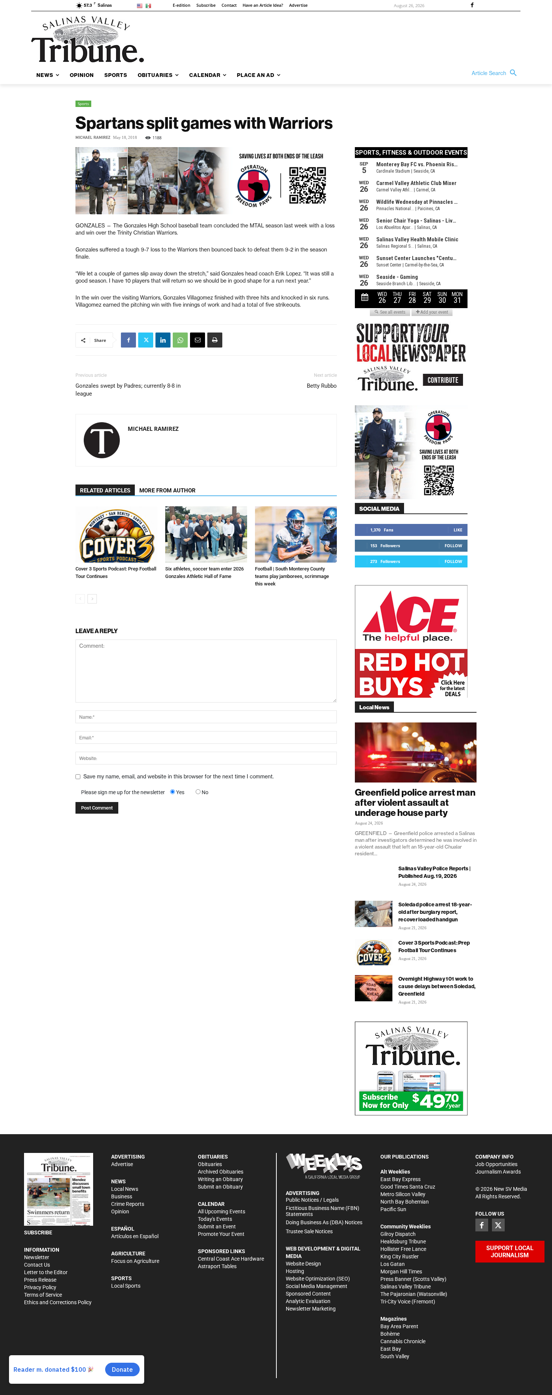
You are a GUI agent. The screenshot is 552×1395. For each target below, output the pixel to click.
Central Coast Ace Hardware (231, 1259)
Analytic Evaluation (308, 1301)
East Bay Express (400, 1179)
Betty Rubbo (322, 385)
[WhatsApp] (180, 340)
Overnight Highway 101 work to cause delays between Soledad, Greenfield (437, 986)
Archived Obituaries (220, 1172)
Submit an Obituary (220, 1187)
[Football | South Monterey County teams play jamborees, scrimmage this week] (296, 534)
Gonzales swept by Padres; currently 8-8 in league (128, 389)
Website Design (303, 1264)
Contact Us (37, 1265)
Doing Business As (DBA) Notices (324, 1222)
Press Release (40, 1280)
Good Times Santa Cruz (407, 1187)
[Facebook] (472, 5)
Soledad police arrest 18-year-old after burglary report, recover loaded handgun (435, 912)
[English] (141, 5)
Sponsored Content (308, 1294)
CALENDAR (211, 1204)
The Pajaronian (398, 1294)
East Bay (390, 1349)
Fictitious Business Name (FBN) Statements (322, 1211)
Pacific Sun (393, 1209)
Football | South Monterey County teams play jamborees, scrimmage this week (292, 576)
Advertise (122, 1164)
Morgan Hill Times (401, 1272)
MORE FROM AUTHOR (167, 490)
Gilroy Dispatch (398, 1234)
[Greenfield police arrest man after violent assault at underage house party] (416, 752)
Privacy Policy (40, 1287)
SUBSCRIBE (38, 1232)
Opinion (120, 1211)
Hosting (295, 1271)
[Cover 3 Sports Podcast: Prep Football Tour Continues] (116, 534)
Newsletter (36, 1257)
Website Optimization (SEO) (318, 1279)
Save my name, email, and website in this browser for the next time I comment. (178, 776)
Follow (453, 545)
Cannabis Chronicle (402, 1341)
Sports (83, 103)
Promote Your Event (221, 1234)
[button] (496, 73)
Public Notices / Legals (312, 1200)
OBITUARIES (213, 1157)
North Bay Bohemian (404, 1202)
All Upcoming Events (221, 1211)
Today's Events (215, 1219)
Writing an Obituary (220, 1179)
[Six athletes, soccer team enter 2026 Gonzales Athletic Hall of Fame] (206, 534)
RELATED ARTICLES (105, 490)
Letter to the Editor (46, 1272)
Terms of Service (43, 1295)
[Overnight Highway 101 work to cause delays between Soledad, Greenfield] (373, 988)
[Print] (214, 340)
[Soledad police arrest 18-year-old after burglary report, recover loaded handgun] (373, 914)
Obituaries (210, 1164)
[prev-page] (80, 598)
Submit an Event (217, 1226)
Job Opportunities (496, 1164)
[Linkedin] (162, 340)
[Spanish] (149, 5)
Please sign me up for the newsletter (123, 792)
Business (121, 1196)
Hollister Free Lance (403, 1249)
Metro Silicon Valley (402, 1194)
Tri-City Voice (395, 1302)
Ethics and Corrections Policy (58, 1302)
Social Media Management (316, 1286)
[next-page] (92, 598)
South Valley (394, 1356)
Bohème (390, 1334)
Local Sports (125, 1286)
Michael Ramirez (92, 137)
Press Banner (396, 1279)
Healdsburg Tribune (403, 1241)
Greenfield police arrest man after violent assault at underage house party (415, 802)
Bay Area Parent (399, 1326)
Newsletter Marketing (311, 1309)
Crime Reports (127, 1204)
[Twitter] (145, 340)
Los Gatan (392, 1264)
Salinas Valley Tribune (405, 1287)
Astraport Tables (217, 1266)
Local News (124, 1189)
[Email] (197, 340)
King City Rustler (399, 1257)
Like (458, 530)
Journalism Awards (498, 1172)
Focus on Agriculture (135, 1261)
